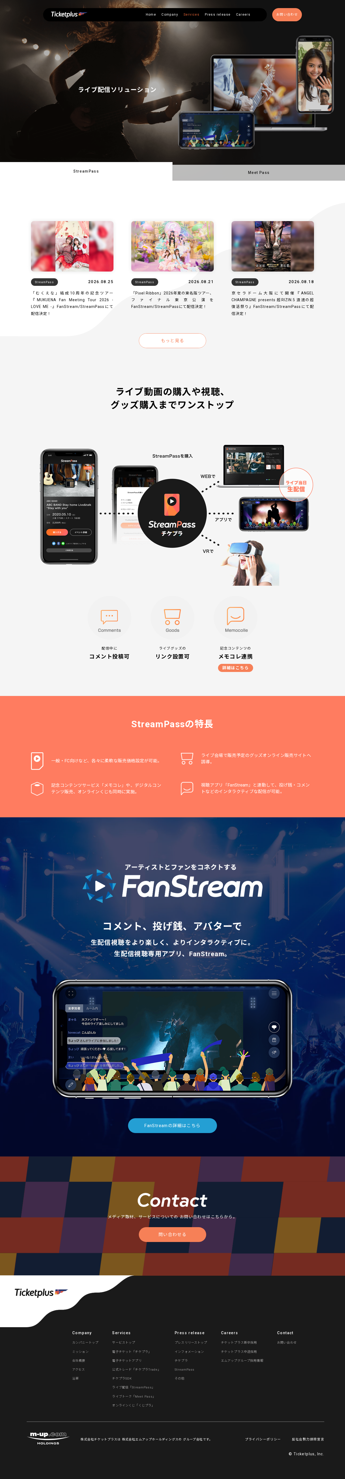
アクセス (78, 1369)
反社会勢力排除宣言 (308, 1439)
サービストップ (123, 1342)
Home (151, 14)
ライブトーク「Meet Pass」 (134, 1396)
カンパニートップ (85, 1342)
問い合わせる (172, 1234)
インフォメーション (189, 1352)
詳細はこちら (235, 667)
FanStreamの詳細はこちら (172, 1125)
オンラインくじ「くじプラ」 (133, 1405)
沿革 (75, 1378)
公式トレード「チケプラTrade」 (136, 1369)
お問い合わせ (287, 14)
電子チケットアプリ (127, 1361)
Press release (217, 14)
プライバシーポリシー (263, 1439)
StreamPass (185, 1369)
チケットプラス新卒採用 (239, 1342)
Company (169, 14)
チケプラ (181, 1361)
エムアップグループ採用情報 (242, 1361)
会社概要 (78, 1361)
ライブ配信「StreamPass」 (133, 1387)
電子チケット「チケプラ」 (131, 1352)
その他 (179, 1378)
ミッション (80, 1352)
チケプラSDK (122, 1378)
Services (191, 14)
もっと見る (172, 340)
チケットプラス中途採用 (239, 1352)
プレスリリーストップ (191, 1342)
